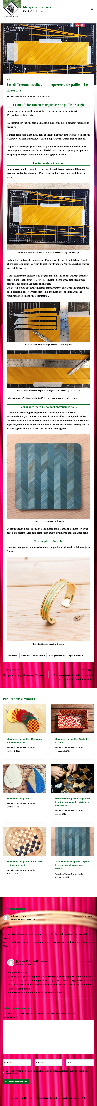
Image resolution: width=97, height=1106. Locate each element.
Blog (9, 79)
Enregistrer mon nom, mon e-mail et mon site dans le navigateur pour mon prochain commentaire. (47, 1072)
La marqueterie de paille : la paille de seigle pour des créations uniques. (74, 675)
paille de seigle (76, 655)
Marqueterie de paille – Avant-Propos (23, 673)
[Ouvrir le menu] (92, 9)
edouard (16, 916)
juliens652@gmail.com (30, 961)
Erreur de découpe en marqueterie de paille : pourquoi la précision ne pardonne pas (72, 802)
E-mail (40, 1062)
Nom (7, 1062)
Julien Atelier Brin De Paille (22, 96)
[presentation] (24, 718)
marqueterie (39, 655)
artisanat (12, 655)
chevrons (25, 655)
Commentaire (11, 1016)
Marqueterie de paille (18, 798)
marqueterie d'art (57, 655)
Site (69, 1062)
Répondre (87, 917)
